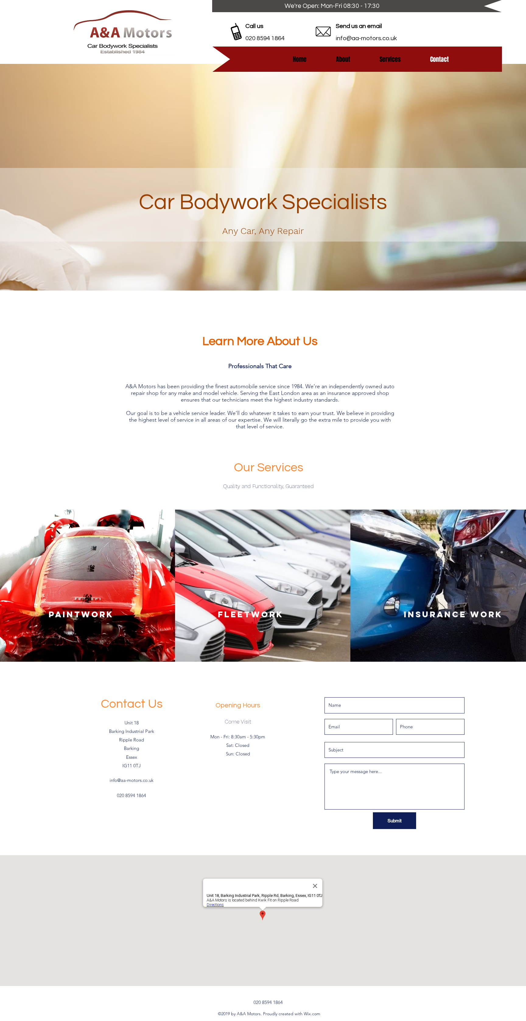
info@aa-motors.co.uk (366, 38)
